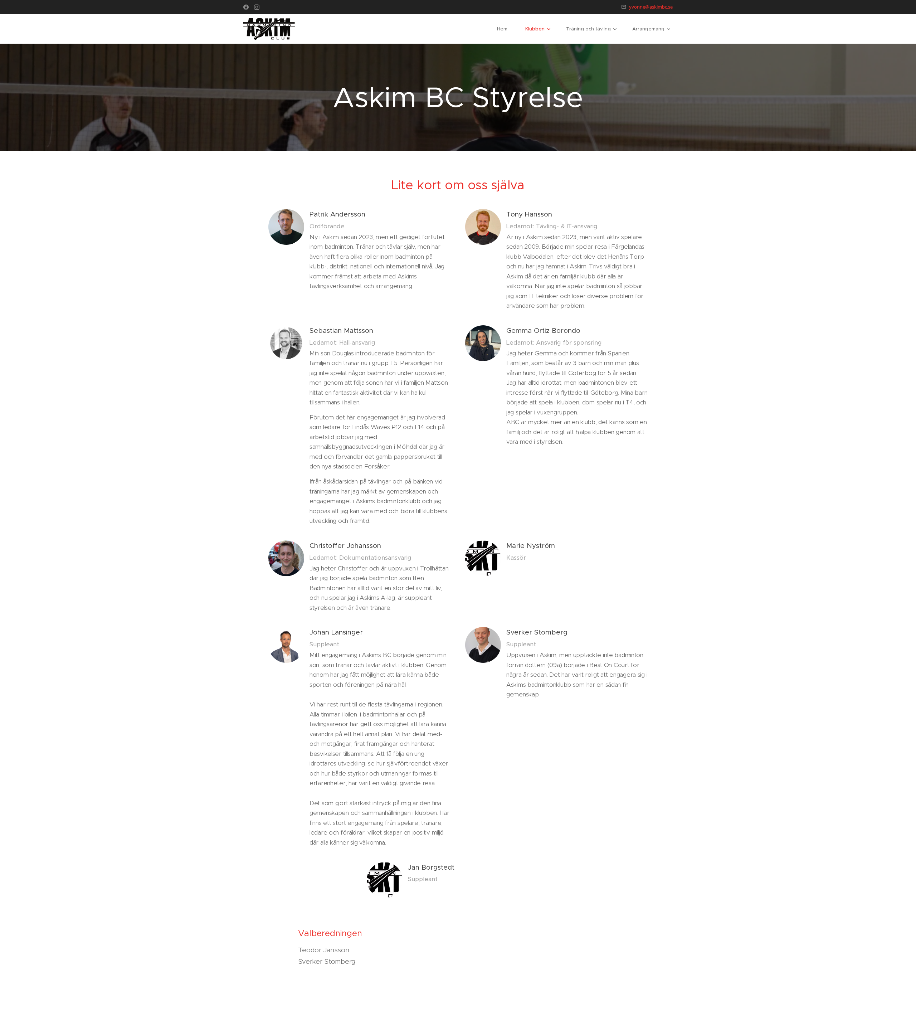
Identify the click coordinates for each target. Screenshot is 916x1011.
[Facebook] (246, 7)
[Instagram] (256, 7)
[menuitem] (505, 29)
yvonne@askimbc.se (651, 7)
